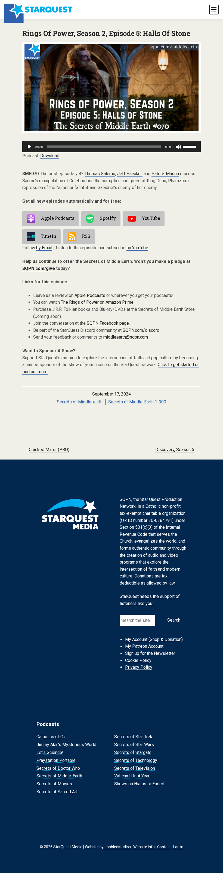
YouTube (151, 218)
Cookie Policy (138, 660)
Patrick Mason (165, 173)
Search (173, 620)
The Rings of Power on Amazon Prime (97, 302)
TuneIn (48, 236)
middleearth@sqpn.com (125, 337)
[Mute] (178, 147)
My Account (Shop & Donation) (154, 639)
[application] (111, 146)
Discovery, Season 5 (174, 449)
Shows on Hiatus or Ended (139, 783)
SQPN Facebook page (108, 323)
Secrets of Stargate (132, 752)
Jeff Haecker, (130, 173)
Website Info (144, 847)
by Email (44, 247)
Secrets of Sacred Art (57, 791)
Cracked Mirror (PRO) (49, 449)
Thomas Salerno (100, 173)
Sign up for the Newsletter (150, 653)
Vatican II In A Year (132, 776)
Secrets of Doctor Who (58, 768)
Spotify (108, 218)
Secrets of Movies (54, 783)
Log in (178, 847)
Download (49, 155)
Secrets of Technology (135, 760)
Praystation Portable (56, 760)
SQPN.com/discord (141, 330)
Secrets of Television (134, 768)
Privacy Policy (138, 667)
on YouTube (137, 247)
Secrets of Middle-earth (80, 401)
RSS (86, 236)
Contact (164, 847)
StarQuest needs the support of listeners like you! (150, 600)
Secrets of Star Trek (133, 737)
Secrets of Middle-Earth (59, 776)
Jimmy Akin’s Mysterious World (66, 744)
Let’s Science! (49, 752)
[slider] (190, 146)
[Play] (29, 147)
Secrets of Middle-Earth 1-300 (137, 401)
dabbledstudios (117, 847)
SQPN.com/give (38, 268)
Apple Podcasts (57, 218)
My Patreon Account (144, 646)
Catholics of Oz (51, 737)
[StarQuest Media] (38, 9)
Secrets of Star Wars (134, 744)
